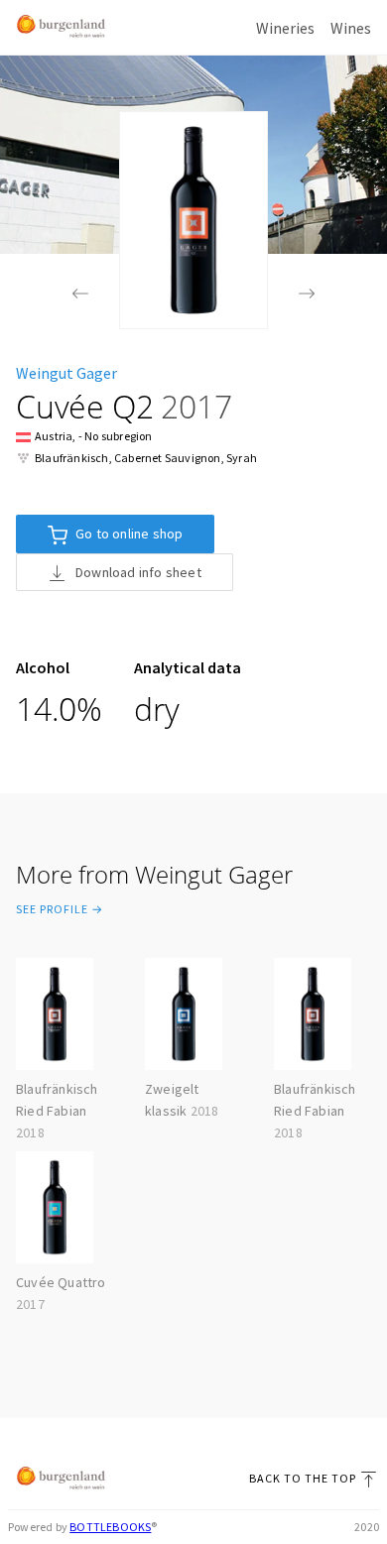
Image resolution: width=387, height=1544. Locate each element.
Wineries (285, 28)
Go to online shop (129, 533)
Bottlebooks (110, 1526)
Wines (350, 28)
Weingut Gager (66, 373)
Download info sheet (138, 572)
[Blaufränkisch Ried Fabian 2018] (80, 295)
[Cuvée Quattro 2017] (306, 295)
